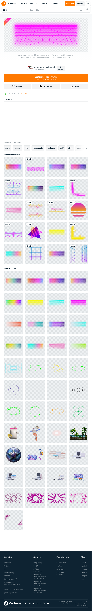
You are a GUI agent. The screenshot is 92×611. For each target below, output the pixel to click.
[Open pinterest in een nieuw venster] (37, 603)
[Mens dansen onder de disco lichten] (35, 432)
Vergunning (37, 562)
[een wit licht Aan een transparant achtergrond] (57, 432)
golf (61, 147)
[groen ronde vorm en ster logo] (35, 411)
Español (82, 565)
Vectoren (11, 4)
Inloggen (80, 4)
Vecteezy (7, 565)
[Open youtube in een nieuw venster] (48, 603)
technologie (38, 147)
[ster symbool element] (78, 411)
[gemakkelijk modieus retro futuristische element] (78, 367)
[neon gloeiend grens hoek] (78, 188)
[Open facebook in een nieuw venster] (26, 603)
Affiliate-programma (37, 569)
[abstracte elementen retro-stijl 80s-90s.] (13, 188)
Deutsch (82, 572)
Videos (32, 4)
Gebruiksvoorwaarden (68, 603)
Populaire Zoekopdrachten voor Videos (39, 590)
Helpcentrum (61, 562)
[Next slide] (83, 147)
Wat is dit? (24, 94)
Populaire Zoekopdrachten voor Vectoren (39, 576)
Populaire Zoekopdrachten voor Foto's (39, 583)
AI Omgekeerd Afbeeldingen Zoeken (12, 582)
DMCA (35, 565)
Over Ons (60, 568)
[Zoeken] (81, 10)
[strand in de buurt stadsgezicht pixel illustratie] (78, 432)
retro (7, 147)
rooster (18, 147)
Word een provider (60, 573)
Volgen (60, 70)
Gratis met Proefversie (46, 77)
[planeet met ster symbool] (13, 389)
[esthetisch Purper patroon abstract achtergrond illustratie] (13, 498)
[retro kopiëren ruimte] (35, 367)
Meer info (8, 98)
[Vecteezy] (3, 3)
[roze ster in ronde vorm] (57, 389)
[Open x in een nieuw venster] (44, 603)
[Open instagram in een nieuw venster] (30, 603)
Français (82, 575)
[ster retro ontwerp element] (57, 367)
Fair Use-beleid (80, 604)
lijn (27, 147)
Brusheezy (7, 562)
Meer (55, 4)
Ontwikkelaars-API (10, 578)
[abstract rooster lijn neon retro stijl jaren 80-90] (35, 166)
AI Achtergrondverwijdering (13, 588)
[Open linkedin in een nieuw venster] (33, 603)
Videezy (6, 568)
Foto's (22, 4)
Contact (59, 565)
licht (70, 147)
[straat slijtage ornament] (57, 411)
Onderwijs (7, 575)
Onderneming (9, 572)
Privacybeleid (82, 603)
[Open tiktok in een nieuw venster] (41, 603)
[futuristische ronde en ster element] (13, 411)
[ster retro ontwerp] (35, 389)
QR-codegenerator (11, 592)
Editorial (44, 4)
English (82, 562)
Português (83, 568)
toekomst (51, 147)
